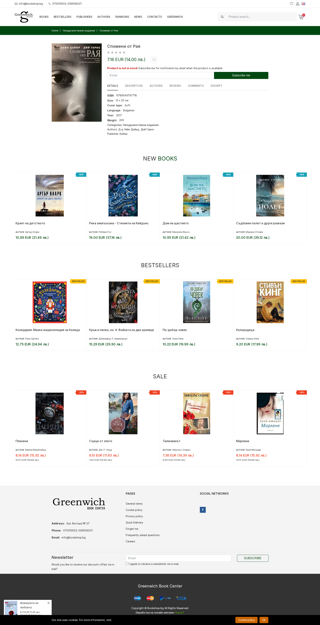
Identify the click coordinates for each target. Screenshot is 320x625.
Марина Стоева (254, 232)
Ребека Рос (105, 232)
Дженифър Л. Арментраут (113, 338)
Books (44, 16)
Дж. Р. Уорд (105, 449)
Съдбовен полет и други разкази (260, 223)
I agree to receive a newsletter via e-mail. (153, 563)
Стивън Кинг (252, 338)
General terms (134, 503)
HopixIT (179, 612)
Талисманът (171, 441)
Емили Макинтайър (35, 449)
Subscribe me (241, 75)
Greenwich (175, 16)
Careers (130, 541)
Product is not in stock (122, 68)
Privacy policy (134, 516)
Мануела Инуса (180, 232)
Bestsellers (62, 16)
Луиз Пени (178, 338)
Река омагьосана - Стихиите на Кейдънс (119, 223)
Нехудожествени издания (141, 124)
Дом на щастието (176, 223)
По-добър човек (175, 330)
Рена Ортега (32, 338)
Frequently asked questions (143, 535)
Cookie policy (134, 509)
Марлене (242, 441)
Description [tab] (134, 85)
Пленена (22, 441)
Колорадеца (245, 330)
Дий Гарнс (147, 129)
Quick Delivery (134, 522)
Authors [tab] (156, 85)
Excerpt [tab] (216, 85)
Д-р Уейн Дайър (128, 129)
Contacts (154, 16)
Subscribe (252, 558)
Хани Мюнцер (253, 449)
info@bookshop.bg (31, 3)
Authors (103, 16)
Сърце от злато (100, 441)
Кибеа (123, 133)
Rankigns (122, 16)
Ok (264, 619)
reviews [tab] (175, 85)
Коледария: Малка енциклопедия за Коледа (48, 330)
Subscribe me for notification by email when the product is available (180, 68)
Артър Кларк (32, 232)
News (138, 16)
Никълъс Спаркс (181, 449)
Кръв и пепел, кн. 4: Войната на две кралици (121, 330)
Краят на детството (30, 223)
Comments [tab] (196, 85)
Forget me (132, 528)
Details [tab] (112, 85)
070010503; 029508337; (67, 3)
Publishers (84, 16)
